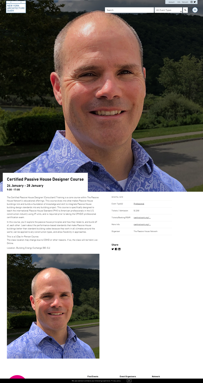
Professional (139, 204)
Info (178, 2)
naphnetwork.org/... (142, 218)
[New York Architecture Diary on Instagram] (191, 2)
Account (172, 2)
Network (185, 2)
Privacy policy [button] (116, 381)
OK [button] (129, 381)
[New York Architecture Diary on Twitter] (194, 2)
